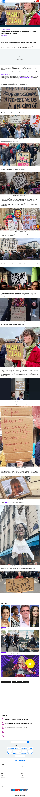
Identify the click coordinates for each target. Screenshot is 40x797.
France (14, 682)
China (31, 753)
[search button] (28, 742)
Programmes (3, 777)
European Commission (20, 755)
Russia (31, 748)
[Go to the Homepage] (3, 1)
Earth (2, 771)
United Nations (24, 753)
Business (2, 768)
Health (2, 773)
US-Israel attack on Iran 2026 (13, 748)
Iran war (24, 750)
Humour (19, 682)
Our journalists (23, 777)
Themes (2, 764)
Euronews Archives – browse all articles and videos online (9, 780)
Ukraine (30, 750)
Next (21, 771)
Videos (22, 775)
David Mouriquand (4, 35)
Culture (4, 29)
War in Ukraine (24, 748)
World (22, 766)
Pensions (26, 682)
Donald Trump (15, 753)
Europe (2, 766)
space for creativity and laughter (26, 77)
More (2, 786)
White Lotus (7, 502)
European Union (17, 750)
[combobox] (20, 742)
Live (37, 1)
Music (9, 753)
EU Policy (22, 768)
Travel (22, 773)
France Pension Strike (6, 682)
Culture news (8, 29)
